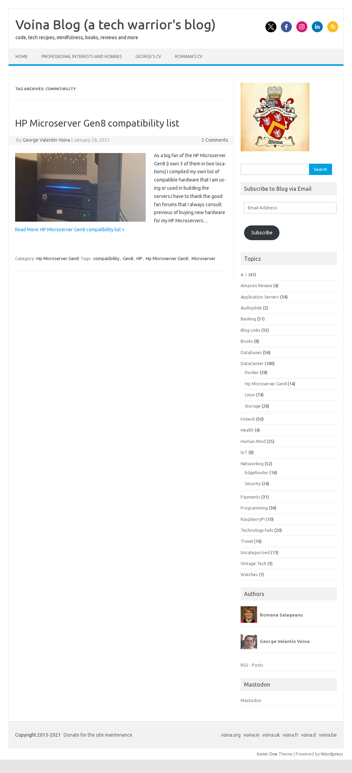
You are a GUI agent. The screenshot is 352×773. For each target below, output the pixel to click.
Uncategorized (255, 552)
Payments (250, 496)
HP (139, 258)
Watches (249, 574)
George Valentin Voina (46, 140)
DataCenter (252, 363)
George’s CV (148, 56)
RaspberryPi (253, 519)
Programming (254, 507)
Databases (251, 352)
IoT (244, 452)
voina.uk (271, 735)
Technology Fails (257, 530)
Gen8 (128, 258)
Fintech (248, 419)
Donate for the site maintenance (98, 735)
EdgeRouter (256, 472)
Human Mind (253, 441)
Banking (248, 318)
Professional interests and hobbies (82, 56)
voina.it (308, 735)
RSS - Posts (252, 665)
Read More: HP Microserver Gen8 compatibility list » (69, 229)
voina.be (328, 735)
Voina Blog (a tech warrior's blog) (115, 24)
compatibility (106, 258)
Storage (253, 405)
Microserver (203, 258)
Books (247, 341)
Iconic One (267, 753)
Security (253, 483)
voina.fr (290, 735)
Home (21, 56)
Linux (250, 394)
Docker (252, 372)
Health (247, 430)
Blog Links (250, 330)
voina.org (231, 735)
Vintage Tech (253, 563)
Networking (252, 463)
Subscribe (262, 232)
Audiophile (251, 307)
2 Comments (214, 140)
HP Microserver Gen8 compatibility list (97, 123)
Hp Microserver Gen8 (57, 258)
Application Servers (260, 296)
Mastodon (251, 700)
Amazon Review (256, 285)
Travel (247, 541)
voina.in (251, 735)
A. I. (244, 274)
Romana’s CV (188, 56)
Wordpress (332, 753)
